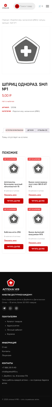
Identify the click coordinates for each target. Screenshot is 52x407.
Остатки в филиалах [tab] (14, 130)
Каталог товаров (14, 321)
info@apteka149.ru (10, 372)
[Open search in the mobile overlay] (24, 6)
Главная (5, 20)
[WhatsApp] (10, 308)
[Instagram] (16, 308)
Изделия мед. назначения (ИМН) (24, 20)
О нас (4, 347)
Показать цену (10, 195)
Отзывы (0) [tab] (42, 130)
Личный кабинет (14, 330)
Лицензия (6, 355)
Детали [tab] (30, 130)
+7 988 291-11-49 (9, 368)
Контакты (6, 351)
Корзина (11, 334)
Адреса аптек (13, 326)
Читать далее (13, 201)
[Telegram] (4, 308)
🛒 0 (41, 6)
